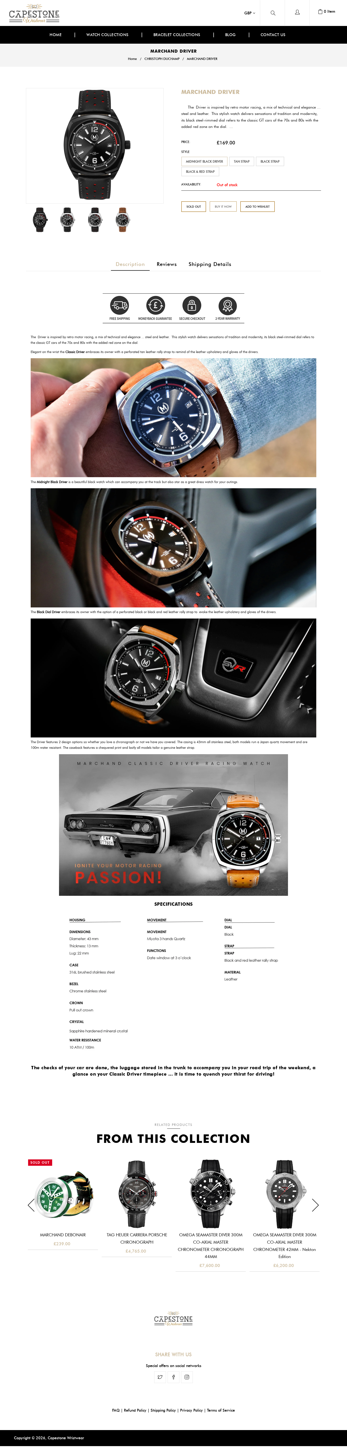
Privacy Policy (191, 1410)
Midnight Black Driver (204, 161)
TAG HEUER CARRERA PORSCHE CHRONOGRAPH (137, 1238)
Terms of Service (221, 1410)
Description (130, 264)
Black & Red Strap (200, 171)
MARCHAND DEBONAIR (63, 1235)
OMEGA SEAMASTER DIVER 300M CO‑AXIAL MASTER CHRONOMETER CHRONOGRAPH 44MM (211, 1245)
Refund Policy (135, 1410)
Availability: (191, 184)
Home (132, 59)
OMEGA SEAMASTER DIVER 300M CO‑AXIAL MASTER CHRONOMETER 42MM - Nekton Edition (284, 1245)
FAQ (116, 1410)
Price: (185, 142)
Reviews (167, 264)
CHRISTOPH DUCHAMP (161, 59)
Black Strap (270, 161)
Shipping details (210, 264)
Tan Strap (242, 161)
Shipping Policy (163, 1410)
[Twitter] (160, 1377)
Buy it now (223, 206)
